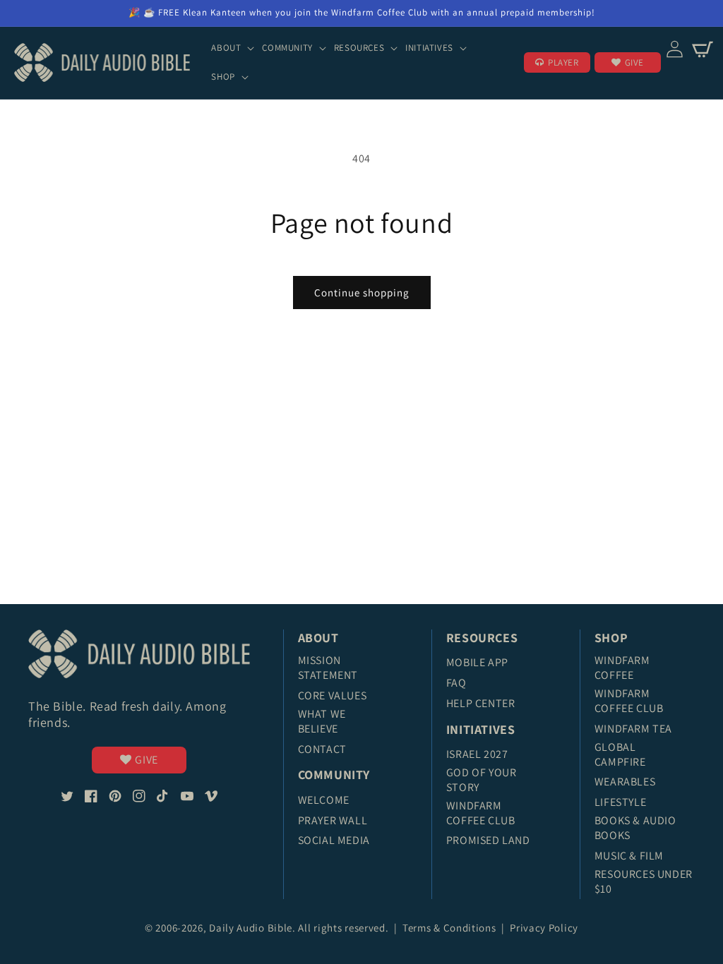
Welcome (323, 800)
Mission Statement (328, 667)
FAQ (456, 682)
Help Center (480, 703)
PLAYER (563, 62)
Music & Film (629, 855)
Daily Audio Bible (250, 927)
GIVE (634, 62)
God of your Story (481, 780)
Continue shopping (362, 292)
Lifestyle (620, 802)
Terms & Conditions (450, 927)
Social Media (334, 840)
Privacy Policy (544, 927)
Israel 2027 (477, 754)
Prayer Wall (333, 820)
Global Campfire (620, 754)
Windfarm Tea (633, 728)
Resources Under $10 (643, 881)
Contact (322, 749)
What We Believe (322, 721)
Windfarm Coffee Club (480, 813)
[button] (234, 48)
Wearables (624, 781)
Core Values (332, 695)
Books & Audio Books (635, 828)
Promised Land (488, 840)
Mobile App (477, 662)
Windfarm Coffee (622, 667)
